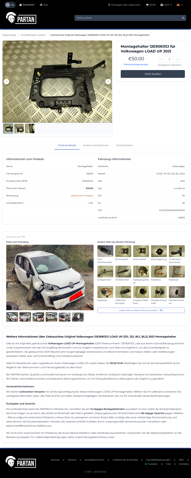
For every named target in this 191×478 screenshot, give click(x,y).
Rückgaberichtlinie (94, 459)
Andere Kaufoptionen (96, 145)
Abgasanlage (9, 35)
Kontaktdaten (124, 145)
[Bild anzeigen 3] (29, 128)
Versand (72, 459)
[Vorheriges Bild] (6, 81)
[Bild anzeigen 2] (19, 128)
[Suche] (183, 18)
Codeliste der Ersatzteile (125, 459)
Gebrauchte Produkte (82, 195)
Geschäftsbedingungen (158, 459)
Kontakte (184, 464)
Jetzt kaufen (153, 74)
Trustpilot (153, 464)
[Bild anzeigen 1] (8, 128)
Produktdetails (67, 145)
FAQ (168, 464)
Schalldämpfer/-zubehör (33, 35)
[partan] (20, 462)
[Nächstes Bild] (108, 81)
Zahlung (55, 459)
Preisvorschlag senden (136, 64)
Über (181, 459)
